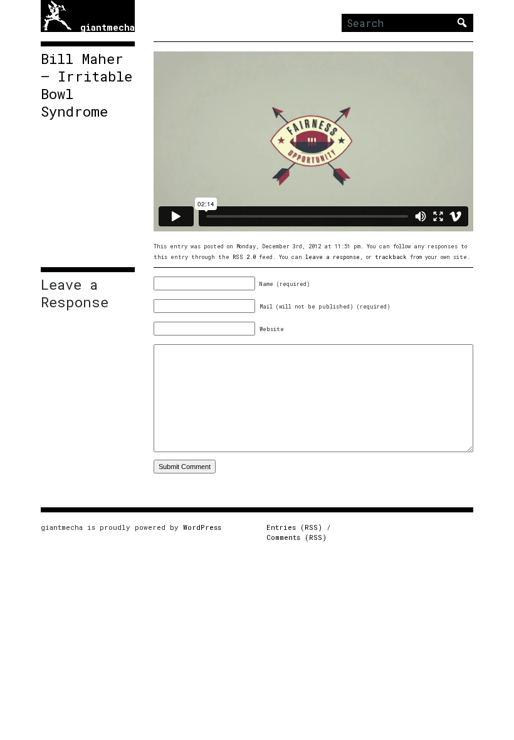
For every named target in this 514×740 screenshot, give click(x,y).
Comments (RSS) (296, 537)
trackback (391, 256)
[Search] (462, 22)
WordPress (202, 527)
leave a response (332, 256)
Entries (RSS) (294, 527)
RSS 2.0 (244, 256)
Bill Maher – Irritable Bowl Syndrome (86, 85)
